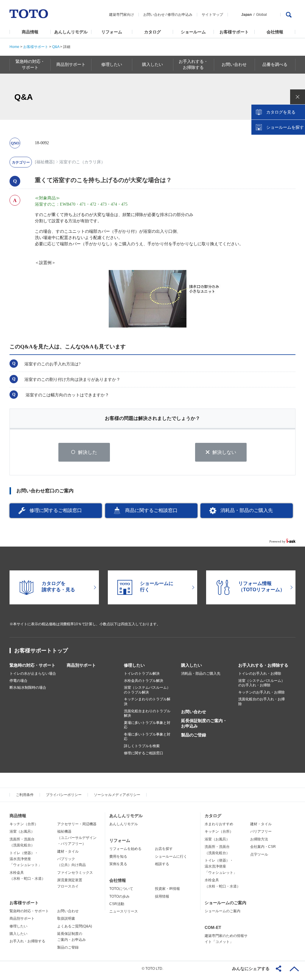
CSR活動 (116, 904)
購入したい (191, 665)
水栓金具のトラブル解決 (143, 681)
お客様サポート (234, 32)
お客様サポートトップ (41, 651)
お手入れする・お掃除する (263, 665)
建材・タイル (68, 851)
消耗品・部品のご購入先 (246, 510)
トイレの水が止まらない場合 (33, 673)
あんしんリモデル (71, 32)
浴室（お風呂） (22, 831)
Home (14, 47)
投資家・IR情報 (167, 889)
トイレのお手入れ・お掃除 (259, 673)
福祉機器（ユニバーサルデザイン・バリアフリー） (77, 837)
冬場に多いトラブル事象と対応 (147, 736)
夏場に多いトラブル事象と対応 (147, 725)
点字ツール (259, 854)
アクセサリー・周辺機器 (77, 824)
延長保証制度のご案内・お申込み (204, 723)
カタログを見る (280, 112)
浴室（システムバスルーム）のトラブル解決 (147, 689)
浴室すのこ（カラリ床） (82, 162)
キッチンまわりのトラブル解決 (147, 701)
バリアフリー (261, 831)
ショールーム (193, 32)
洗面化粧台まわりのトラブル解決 (147, 713)
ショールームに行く (171, 856)
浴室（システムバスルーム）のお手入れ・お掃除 (261, 683)
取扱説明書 (66, 918)
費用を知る (118, 856)
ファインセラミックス (75, 873)
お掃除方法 (259, 839)
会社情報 (275, 32)
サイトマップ (212, 15)
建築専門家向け (121, 15)
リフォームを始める (125, 849)
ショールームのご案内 (225, 902)
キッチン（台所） (24, 824)
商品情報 (30, 32)
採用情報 (162, 896)
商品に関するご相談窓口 (151, 510)
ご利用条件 (25, 795)
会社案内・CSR (263, 847)
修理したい (134, 665)
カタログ (152, 32)
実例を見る (118, 864)
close (297, 96)
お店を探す (164, 849)
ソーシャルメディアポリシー (117, 795)
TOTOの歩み (119, 896)
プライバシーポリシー (64, 795)
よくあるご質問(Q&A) (74, 926)
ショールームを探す (285, 127)
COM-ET (213, 927)
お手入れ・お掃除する (27, 941)
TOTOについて (121, 889)
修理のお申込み (179, 15)
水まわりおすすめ (219, 824)
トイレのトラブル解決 (142, 673)
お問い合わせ (154, 15)
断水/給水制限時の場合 (28, 687)
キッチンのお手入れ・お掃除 (261, 692)
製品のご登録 (193, 735)
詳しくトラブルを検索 (142, 746)
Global (261, 15)
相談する (162, 864)
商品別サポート (81, 665)
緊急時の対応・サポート (32, 665)
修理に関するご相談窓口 (55, 510)
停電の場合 (18, 681)
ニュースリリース (123, 911)
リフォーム (111, 32)
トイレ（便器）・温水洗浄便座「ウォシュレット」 (26, 859)
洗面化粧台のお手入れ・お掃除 (261, 701)
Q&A (55, 47)
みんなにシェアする (251, 968)
